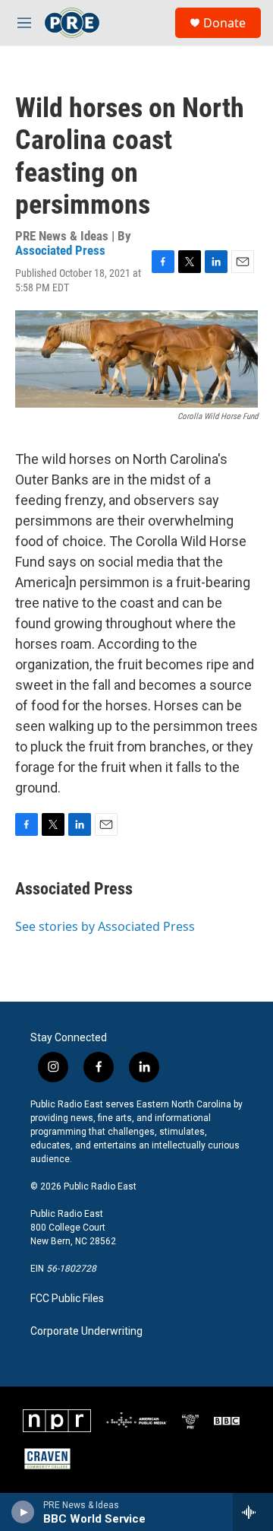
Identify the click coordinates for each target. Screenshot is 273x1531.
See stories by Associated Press (105, 926)
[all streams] (253, 1512)
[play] (23, 1512)
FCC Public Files (67, 1298)
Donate (224, 23)
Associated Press (60, 250)
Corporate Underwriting (86, 1331)
